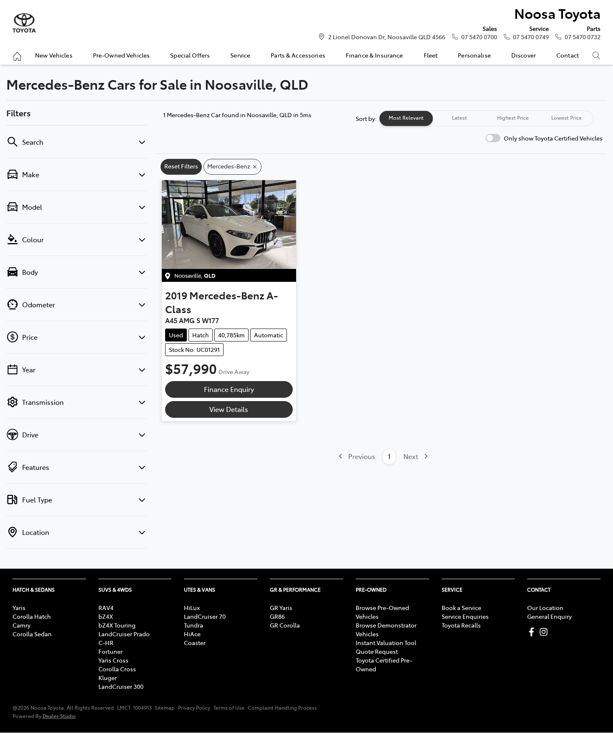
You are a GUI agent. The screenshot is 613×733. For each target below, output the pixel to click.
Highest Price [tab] (513, 117)
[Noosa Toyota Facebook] (533, 632)
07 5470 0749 (531, 37)
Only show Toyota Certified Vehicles (553, 138)
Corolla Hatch (32, 616)
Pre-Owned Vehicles (121, 55)
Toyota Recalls (461, 625)
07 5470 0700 (479, 37)
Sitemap (165, 707)
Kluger (107, 677)
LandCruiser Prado (124, 634)
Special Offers (190, 55)
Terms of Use (229, 707)
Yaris (19, 607)
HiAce (192, 634)
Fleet (431, 55)
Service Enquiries (465, 616)
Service (240, 55)
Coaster (195, 642)
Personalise (474, 55)
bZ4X (105, 616)
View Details (228, 409)
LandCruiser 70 (205, 616)
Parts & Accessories (298, 55)
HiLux (192, 607)
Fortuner (110, 651)
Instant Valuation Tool (386, 642)
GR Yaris (281, 607)
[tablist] (486, 118)
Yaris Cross (113, 660)
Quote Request (377, 651)
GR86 (277, 616)
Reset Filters (181, 166)
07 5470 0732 (582, 37)
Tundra (193, 625)
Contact (567, 55)
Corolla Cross (117, 669)
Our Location (545, 607)
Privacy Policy (194, 707)
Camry (21, 625)
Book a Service (461, 607)
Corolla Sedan (32, 634)
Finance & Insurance (374, 55)
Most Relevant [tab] (406, 117)
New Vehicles (54, 55)
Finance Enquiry (229, 389)
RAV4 (105, 607)
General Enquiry (549, 616)
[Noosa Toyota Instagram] (545, 632)
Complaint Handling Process (282, 707)
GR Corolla (285, 625)
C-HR (105, 642)
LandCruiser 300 (120, 686)
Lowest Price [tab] (566, 117)
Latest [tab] (459, 117)
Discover (523, 55)
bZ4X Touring (117, 625)
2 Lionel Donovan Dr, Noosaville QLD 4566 (386, 37)
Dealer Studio (59, 715)
